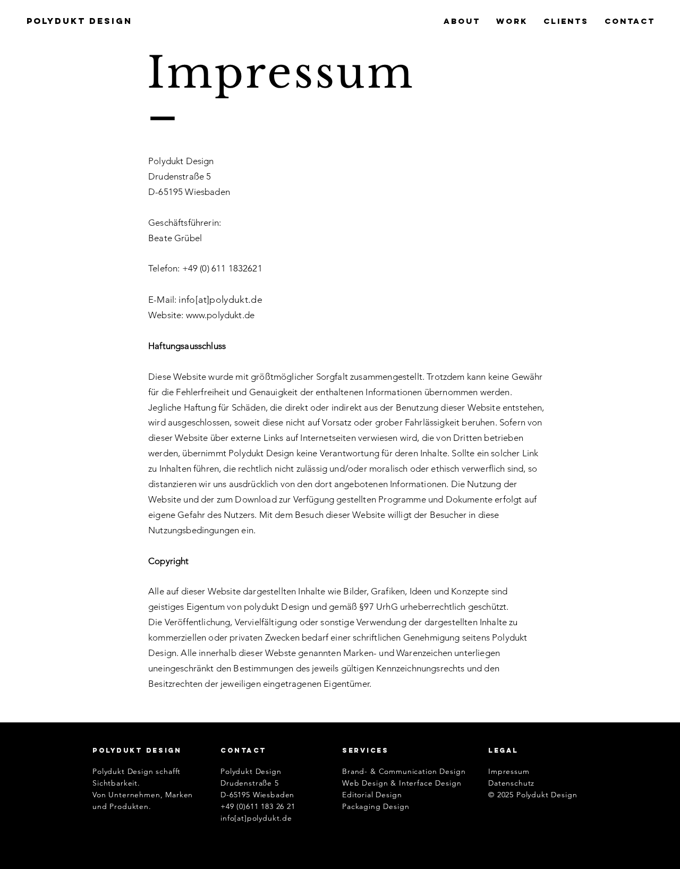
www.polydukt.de (220, 315)
